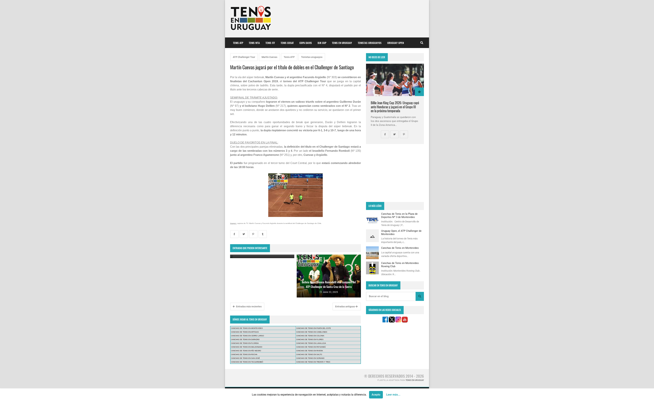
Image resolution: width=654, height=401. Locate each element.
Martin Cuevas (269, 57)
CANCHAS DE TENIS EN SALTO (309, 354)
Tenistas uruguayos (311, 57)
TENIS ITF (270, 43)
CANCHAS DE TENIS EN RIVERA (309, 351)
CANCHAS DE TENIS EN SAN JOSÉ (245, 358)
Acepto (376, 394)
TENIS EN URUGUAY (342, 43)
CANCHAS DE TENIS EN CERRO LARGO (247, 336)
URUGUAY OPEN (395, 43)
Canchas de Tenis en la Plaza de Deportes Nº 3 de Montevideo (399, 215)
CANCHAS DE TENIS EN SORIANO (310, 358)
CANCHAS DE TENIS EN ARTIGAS (245, 332)
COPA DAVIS (305, 43)
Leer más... (393, 394)
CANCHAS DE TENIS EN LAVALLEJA (311, 343)
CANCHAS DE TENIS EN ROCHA (244, 354)
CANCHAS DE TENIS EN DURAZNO (245, 339)
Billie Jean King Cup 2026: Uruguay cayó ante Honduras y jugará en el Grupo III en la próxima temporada (395, 106)
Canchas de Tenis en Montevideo (400, 247)
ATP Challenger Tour (244, 57)
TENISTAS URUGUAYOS (370, 43)
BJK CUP (322, 43)
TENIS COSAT (287, 43)
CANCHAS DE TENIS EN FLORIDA (245, 343)
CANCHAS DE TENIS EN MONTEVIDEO (247, 328)
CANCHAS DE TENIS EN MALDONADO (246, 347)
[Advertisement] (395, 173)
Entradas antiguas (345, 306)
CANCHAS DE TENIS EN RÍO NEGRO (246, 351)
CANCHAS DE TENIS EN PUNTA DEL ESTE (313, 328)
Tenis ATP (289, 57)
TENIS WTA (254, 43)
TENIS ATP (238, 43)
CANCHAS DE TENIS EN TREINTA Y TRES (313, 362)
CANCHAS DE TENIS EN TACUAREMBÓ (247, 362)
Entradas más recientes (249, 306)
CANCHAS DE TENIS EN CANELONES (311, 332)
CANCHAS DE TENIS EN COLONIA (310, 336)
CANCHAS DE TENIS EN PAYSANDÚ (311, 347)
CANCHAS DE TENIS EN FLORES (309, 339)
